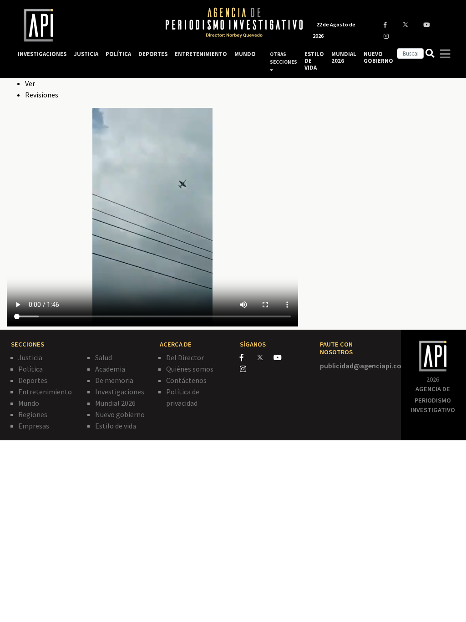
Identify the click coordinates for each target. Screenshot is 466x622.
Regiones (32, 414)
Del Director (185, 357)
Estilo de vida (115, 425)
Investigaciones (119, 391)
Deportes (32, 380)
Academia (110, 368)
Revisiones (41, 94)
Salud (103, 357)
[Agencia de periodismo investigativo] (83, 25)
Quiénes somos (189, 368)
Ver (30, 83)
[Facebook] (248, 357)
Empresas (33, 425)
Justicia (30, 357)
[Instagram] (248, 368)
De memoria (114, 380)
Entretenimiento (45, 391)
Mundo (28, 403)
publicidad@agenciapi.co (360, 365)
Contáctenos (186, 380)
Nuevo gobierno (120, 414)
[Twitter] (264, 357)
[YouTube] (281, 357)
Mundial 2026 (115, 403)
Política (30, 368)
